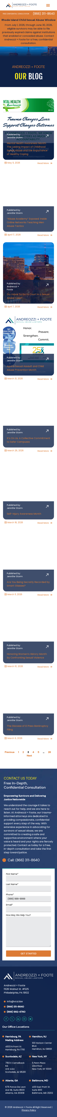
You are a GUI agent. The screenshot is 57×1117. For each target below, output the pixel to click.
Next (29, 755)
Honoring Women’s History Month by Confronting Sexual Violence (27, 655)
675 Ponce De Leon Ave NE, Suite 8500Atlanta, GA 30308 (15, 1089)
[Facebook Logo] (6, 1019)
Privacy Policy (29, 1110)
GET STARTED (28, 953)
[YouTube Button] (30, 1019)
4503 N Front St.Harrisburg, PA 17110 (15, 1048)
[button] (48, 5)
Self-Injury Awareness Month (24, 514)
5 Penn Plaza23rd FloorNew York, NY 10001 (41, 1065)
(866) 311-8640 (44, 13)
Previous (9, 752)
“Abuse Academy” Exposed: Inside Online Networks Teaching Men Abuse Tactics (27, 222)
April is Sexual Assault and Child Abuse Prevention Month (25, 368)
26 (49, 752)
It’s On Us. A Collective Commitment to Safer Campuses (28, 440)
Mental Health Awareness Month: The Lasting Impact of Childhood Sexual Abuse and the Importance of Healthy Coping (27, 148)
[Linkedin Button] (18, 1019)
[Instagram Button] (24, 1019)
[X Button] (12, 1019)
